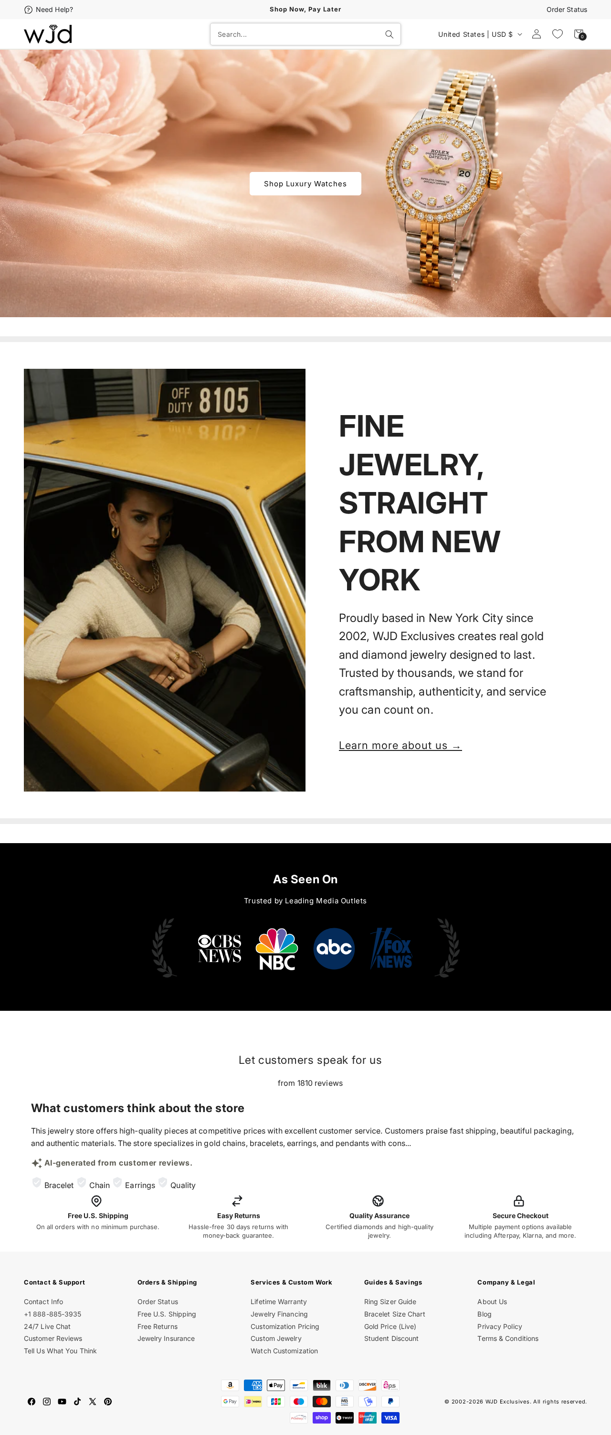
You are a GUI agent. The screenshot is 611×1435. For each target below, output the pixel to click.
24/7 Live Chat (47, 1326)
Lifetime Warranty (279, 1301)
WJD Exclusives (507, 1401)
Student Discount (391, 1338)
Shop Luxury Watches (305, 183)
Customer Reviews (53, 1338)
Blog (484, 1314)
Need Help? (54, 9)
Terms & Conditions (507, 1338)
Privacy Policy (499, 1326)
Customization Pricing (285, 1326)
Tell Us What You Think (60, 1351)
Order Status (567, 9)
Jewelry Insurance (166, 1338)
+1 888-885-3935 (53, 1314)
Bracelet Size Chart (394, 1314)
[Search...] (389, 34)
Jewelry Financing (279, 1314)
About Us (492, 1301)
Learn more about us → (400, 745)
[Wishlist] (557, 33)
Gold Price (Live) (390, 1326)
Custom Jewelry (276, 1338)
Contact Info (43, 1301)
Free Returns (157, 1326)
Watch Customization (284, 1351)
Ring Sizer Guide (390, 1301)
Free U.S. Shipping (167, 1314)
